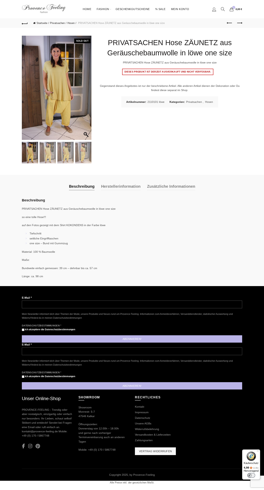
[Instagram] (30, 446)
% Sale (160, 9)
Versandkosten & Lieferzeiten (153, 434)
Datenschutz (142, 417)
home (87, 9)
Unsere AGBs (143, 423)
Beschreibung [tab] (82, 186)
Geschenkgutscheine (133, 9)
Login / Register (214, 9)
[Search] (223, 9)
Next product (239, 23)
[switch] (251, 475)
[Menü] (257, 451)
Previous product (229, 23)
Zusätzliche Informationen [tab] (171, 186)
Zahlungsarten (144, 440)
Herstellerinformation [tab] (121, 186)
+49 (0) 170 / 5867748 (35, 435)
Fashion (103, 9)
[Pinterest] (37, 446)
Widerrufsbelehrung (147, 429)
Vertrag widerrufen (155, 451)
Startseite (42, 23)
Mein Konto (180, 9)
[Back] (25, 23)
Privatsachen (57, 23)
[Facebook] (23, 446)
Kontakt (139, 406)
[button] (86, 90)
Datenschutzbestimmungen (67, 318)
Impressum (142, 412)
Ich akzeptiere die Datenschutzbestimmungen (49, 329)
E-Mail (27, 297)
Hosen (71, 23)
